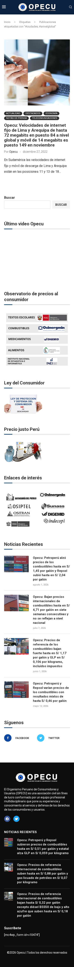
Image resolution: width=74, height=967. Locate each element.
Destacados (32, 113)
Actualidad (13, 113)
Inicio (7, 22)
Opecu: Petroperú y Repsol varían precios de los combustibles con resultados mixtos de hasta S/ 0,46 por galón (51, 692)
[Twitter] (16, 819)
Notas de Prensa (16, 118)
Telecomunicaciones (44, 118)
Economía (51, 113)
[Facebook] (7, 819)
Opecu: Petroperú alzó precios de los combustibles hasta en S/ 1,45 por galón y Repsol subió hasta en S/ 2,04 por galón (51, 568)
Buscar (9, 198)
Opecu (13, 151)
